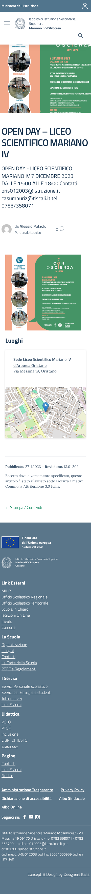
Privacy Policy (72, 790)
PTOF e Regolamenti (19, 669)
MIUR (6, 591)
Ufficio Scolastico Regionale (25, 597)
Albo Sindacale (72, 798)
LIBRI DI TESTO (15, 740)
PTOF (6, 728)
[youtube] (31, 817)
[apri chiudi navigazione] (7, 23)
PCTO (6, 722)
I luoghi (8, 651)
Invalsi (7, 621)
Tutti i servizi (12, 698)
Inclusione (10, 734)
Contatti (8, 657)
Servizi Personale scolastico (25, 686)
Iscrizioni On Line (16, 615)
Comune (8, 627)
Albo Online (12, 807)
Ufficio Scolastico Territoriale (25, 603)
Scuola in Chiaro (15, 609)
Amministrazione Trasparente (27, 790)
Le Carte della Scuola (19, 663)
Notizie (7, 776)
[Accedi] (84, 6)
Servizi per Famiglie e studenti (26, 692)
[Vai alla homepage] (20, 23)
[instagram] (37, 817)
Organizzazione (14, 644)
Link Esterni (11, 704)
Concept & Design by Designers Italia (58, 874)
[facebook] (24, 817)
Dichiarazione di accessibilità (27, 798)
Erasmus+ (10, 746)
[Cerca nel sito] (80, 36)
